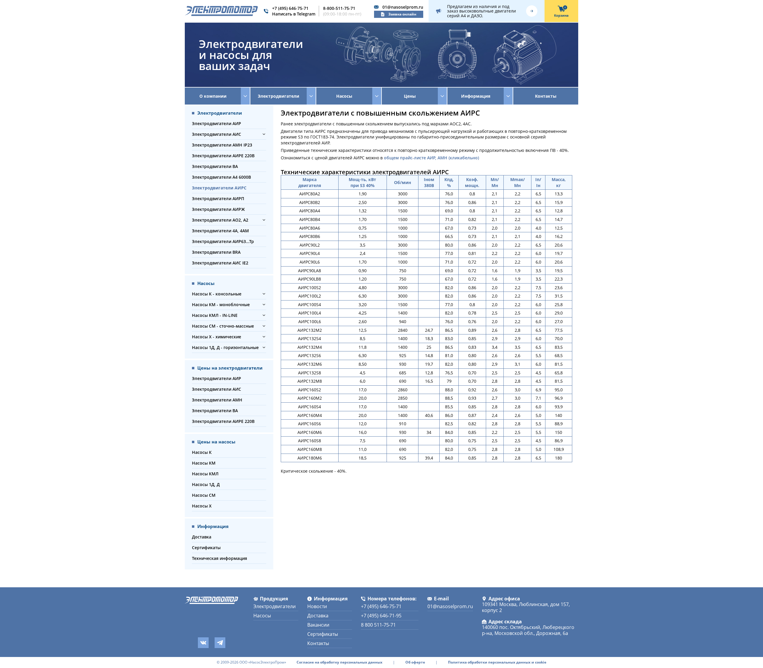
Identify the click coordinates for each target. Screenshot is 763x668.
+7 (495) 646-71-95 (381, 615)
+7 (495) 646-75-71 (290, 8)
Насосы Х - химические (216, 337)
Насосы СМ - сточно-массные (223, 326)
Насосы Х (202, 506)
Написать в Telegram (293, 14)
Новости (317, 606)
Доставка (201, 537)
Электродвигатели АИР (216, 123)
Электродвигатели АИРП (218, 198)
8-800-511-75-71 (339, 8)
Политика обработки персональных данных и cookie (497, 662)
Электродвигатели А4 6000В (221, 177)
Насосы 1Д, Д (206, 484)
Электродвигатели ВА (215, 166)
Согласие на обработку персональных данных (339, 662)
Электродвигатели (274, 606)
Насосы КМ (203, 463)
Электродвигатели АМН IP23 (222, 145)
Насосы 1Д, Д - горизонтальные (225, 347)
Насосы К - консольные (216, 294)
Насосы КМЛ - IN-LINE (215, 315)
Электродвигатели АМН (217, 400)
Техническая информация (219, 558)
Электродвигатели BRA (216, 252)
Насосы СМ (203, 495)
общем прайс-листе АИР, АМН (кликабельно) (431, 158)
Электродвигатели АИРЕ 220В (223, 155)
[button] (264, 134)
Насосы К (202, 452)
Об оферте (415, 662)
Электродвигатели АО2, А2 (220, 220)
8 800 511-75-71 (378, 625)
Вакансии (318, 625)
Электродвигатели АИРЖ (218, 209)
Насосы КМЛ (205, 474)
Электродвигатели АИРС (219, 188)
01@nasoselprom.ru (402, 7)
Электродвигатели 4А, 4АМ (220, 230)
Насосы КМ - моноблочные (221, 304)
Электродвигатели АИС (216, 134)
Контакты (545, 96)
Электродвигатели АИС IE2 (220, 263)
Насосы (262, 615)
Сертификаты (206, 547)
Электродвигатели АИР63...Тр (223, 241)
